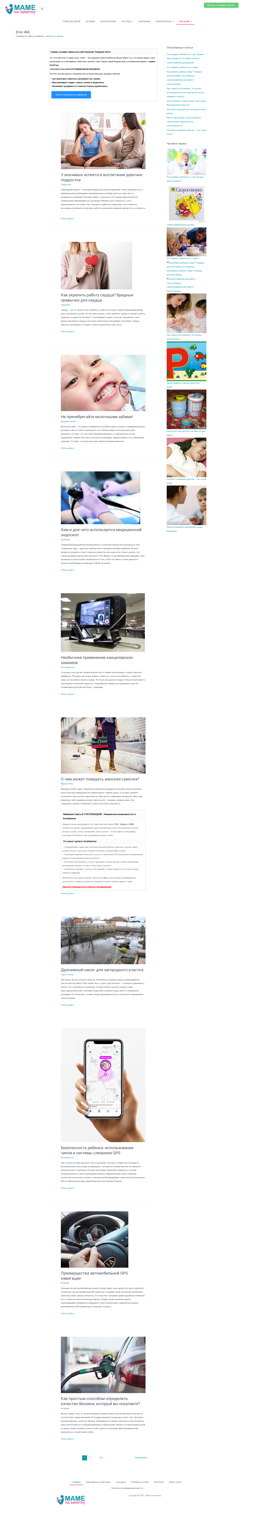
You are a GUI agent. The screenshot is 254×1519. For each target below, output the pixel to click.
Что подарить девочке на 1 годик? (183, 67)
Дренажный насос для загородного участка (102, 969)
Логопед (126, 21)
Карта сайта (175, 1482)
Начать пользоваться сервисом (71, 94)
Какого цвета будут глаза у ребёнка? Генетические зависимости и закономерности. (184, 122)
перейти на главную (54, 36)
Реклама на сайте (140, 1482)
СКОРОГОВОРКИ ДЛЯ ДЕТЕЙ (180, 63)
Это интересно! (68, 667)
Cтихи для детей (71, 21)
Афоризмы (144, 21)
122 (101, 1457)
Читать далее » (68, 218)
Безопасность (67, 1157)
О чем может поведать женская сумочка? (100, 779)
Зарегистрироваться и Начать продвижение (87, 887)
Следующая (142, 1457)
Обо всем (184, 21)
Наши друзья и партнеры (98, 1482)
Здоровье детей (68, 421)
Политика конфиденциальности (127, 1488)
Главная (76, 1482)
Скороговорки (108, 21)
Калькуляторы (163, 21)
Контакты (159, 1482)
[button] (221, 5)
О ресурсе (121, 1482)
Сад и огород (67, 974)
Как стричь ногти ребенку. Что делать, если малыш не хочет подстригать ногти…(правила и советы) (186, 92)
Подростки (66, 184)
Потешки (90, 21)
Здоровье (65, 305)
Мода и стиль (67, 784)
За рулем (65, 1283)
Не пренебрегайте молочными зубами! (97, 416)
